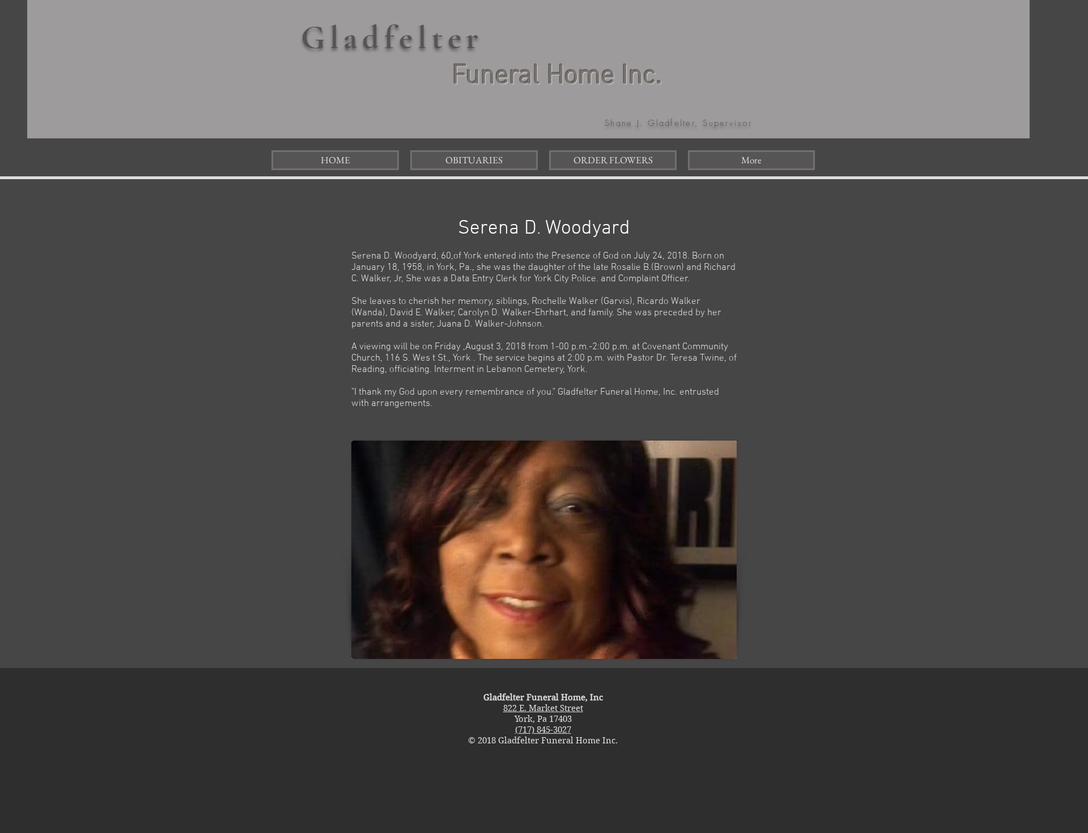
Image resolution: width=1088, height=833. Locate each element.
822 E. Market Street (543, 708)
